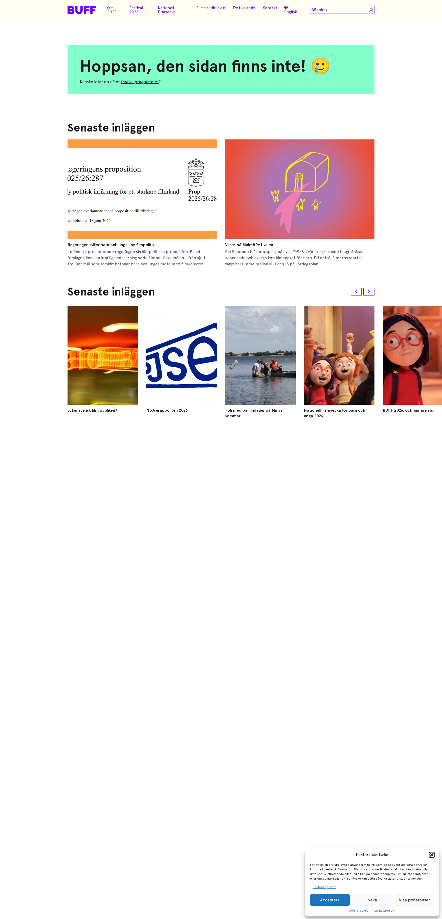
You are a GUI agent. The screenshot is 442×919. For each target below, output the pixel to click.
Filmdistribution (210, 8)
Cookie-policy (358, 910)
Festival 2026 (136, 10)
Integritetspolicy (382, 910)
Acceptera (330, 900)
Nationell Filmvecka (167, 10)
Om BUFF (112, 10)
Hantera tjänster (324, 887)
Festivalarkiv (244, 8)
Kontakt (270, 8)
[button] (431, 854)
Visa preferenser (414, 900)
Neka (372, 900)
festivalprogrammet (140, 81)
